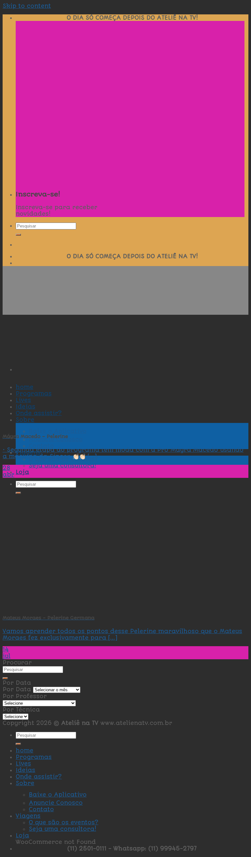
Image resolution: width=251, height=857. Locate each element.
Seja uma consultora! (62, 465)
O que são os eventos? (63, 822)
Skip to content (27, 6)
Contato (41, 446)
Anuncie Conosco (56, 802)
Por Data (17, 689)
